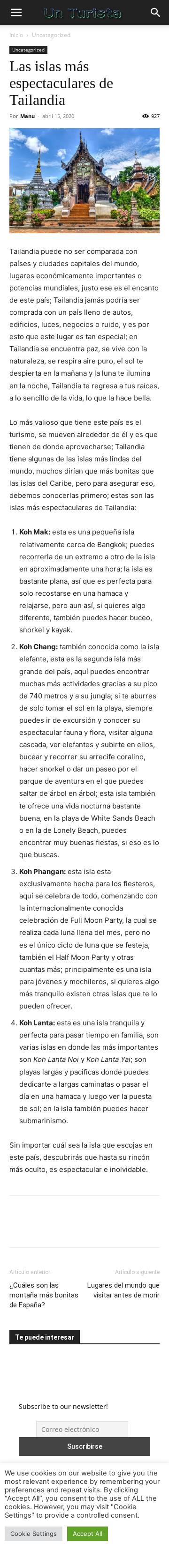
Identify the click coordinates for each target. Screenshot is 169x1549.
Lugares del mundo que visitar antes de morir (123, 1290)
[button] (16, 12)
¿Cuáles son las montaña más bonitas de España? (43, 1295)
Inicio (16, 35)
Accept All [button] (87, 1533)
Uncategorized (51, 35)
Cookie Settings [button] (33, 1533)
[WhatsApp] (83, 1228)
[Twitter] (40, 1228)
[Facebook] (18, 1228)
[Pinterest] (62, 1228)
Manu (27, 115)
